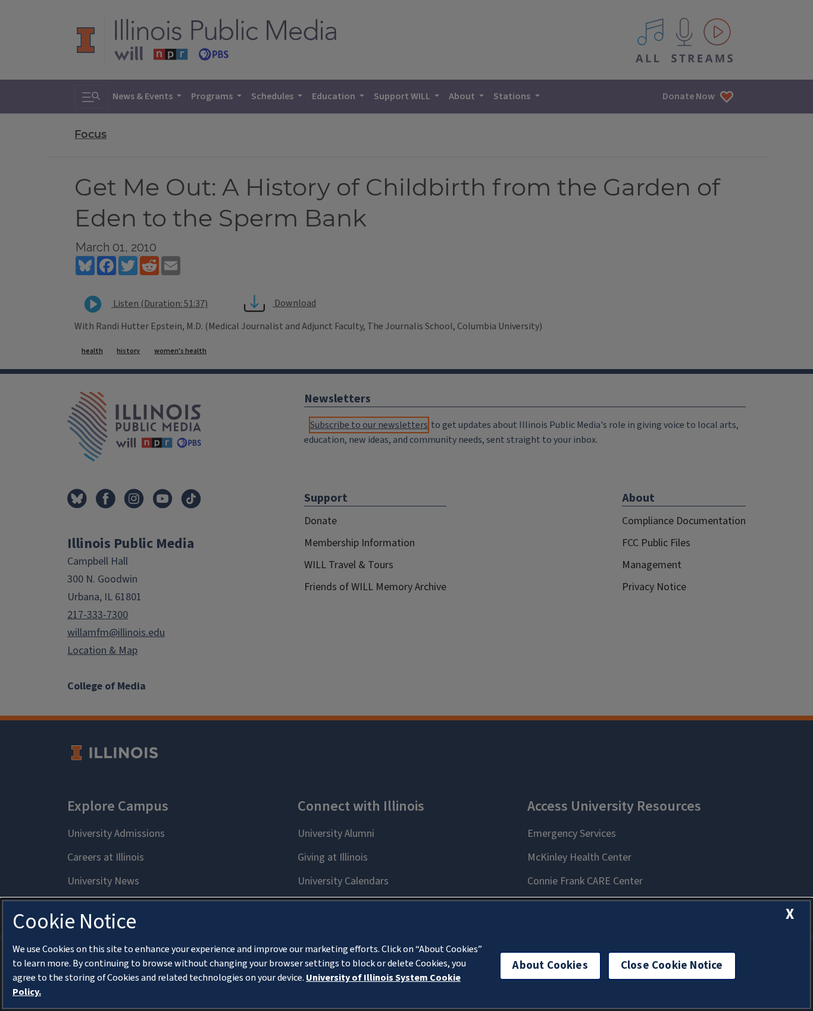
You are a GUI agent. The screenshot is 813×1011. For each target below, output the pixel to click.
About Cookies (549, 966)
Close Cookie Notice (672, 966)
